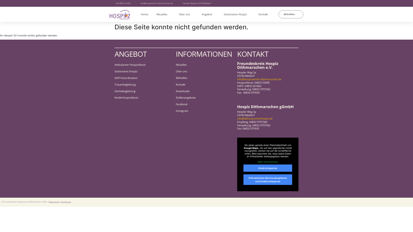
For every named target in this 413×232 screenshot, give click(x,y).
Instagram (182, 111)
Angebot (207, 14)
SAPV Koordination (126, 78)
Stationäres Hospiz (235, 14)
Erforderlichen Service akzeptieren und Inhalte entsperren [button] (268, 180)
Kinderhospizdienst (126, 97)
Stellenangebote (186, 97)
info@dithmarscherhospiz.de (254, 118)
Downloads (183, 91)
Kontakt (263, 14)
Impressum (65, 201)
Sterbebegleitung (125, 91)
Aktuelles (161, 14)
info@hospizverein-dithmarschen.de (259, 79)
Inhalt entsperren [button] (267, 168)
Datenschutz (54, 201)
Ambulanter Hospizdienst (130, 65)
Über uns (184, 14)
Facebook (181, 104)
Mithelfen (181, 78)
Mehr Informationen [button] (268, 161)
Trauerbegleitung (125, 84)
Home (144, 14)
